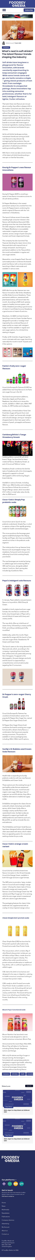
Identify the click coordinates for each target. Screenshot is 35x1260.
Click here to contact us (8, 1196)
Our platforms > (9, 1180)
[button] (29, 10)
